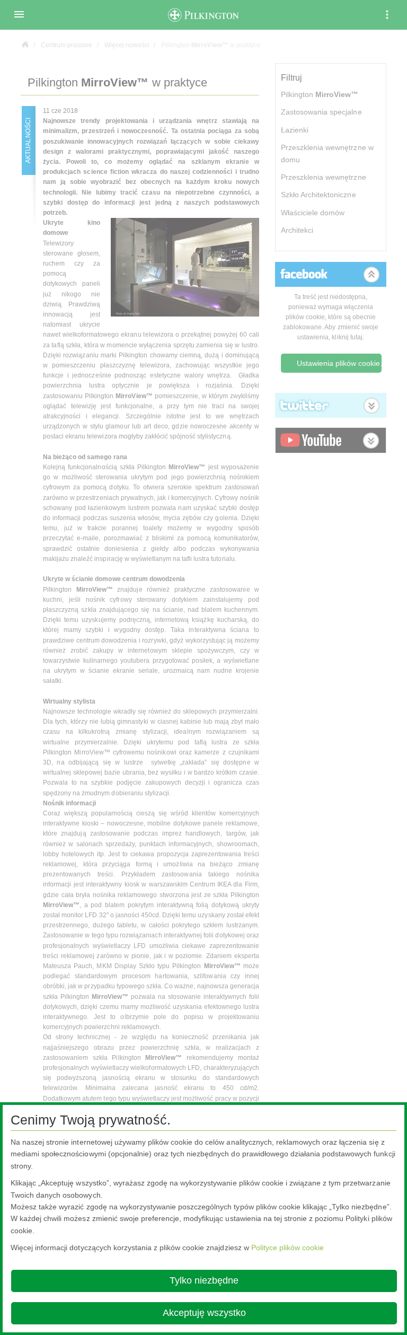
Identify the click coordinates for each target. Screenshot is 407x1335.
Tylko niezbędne (204, 1280)
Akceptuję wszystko (204, 1312)
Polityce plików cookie (287, 1247)
